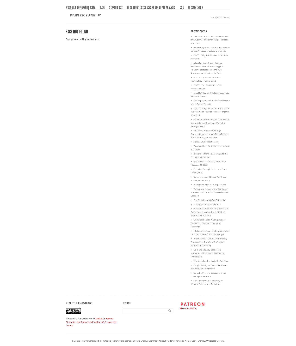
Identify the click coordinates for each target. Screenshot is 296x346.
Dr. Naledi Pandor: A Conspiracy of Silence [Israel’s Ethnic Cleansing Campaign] (208, 223)
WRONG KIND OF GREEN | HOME (80, 7)
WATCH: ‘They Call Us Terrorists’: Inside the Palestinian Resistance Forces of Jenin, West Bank (210, 111)
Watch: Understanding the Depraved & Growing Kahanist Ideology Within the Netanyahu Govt (210, 123)
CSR (182, 7)
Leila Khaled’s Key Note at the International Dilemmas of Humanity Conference (207, 253)
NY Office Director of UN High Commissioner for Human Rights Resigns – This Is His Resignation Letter (210, 134)
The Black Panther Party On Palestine (211, 261)
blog (102, 7)
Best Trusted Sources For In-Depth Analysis (151, 7)
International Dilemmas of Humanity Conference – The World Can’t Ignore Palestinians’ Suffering (209, 242)
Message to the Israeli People (207, 204)
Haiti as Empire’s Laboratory (206, 141)
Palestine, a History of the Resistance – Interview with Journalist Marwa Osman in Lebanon (210, 192)
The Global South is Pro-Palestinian (210, 200)
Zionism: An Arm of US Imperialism (210, 184)
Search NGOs (116, 7)
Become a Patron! (188, 308)
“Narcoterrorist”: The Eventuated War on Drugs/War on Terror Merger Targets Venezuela (209, 39)
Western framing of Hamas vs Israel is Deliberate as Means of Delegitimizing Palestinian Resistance (209, 212)
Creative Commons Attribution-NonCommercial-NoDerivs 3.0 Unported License (91, 322)
